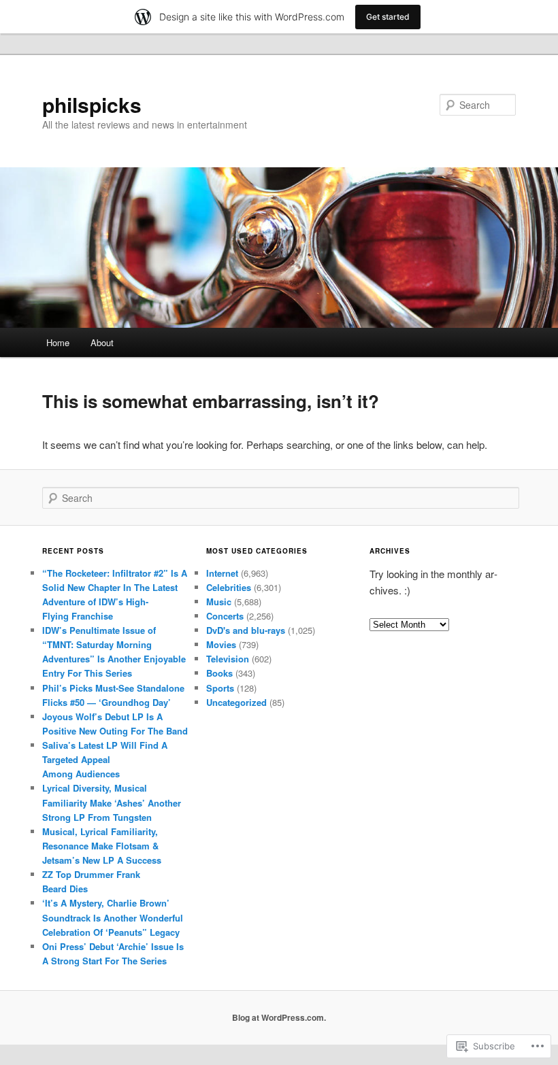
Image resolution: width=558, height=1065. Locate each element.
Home (57, 342)
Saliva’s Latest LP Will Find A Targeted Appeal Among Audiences (104, 759)
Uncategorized (236, 702)
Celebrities (228, 587)
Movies (221, 644)
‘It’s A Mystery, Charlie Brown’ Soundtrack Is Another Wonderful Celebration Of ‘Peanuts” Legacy (112, 917)
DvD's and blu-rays (245, 630)
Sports (220, 687)
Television (227, 658)
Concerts (225, 615)
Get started (388, 17)
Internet (222, 573)
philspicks (92, 104)
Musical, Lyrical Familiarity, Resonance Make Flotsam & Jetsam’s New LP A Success (101, 845)
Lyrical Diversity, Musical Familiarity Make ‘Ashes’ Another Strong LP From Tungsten (111, 802)
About (102, 342)
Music (218, 601)
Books (219, 672)
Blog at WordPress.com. (279, 1017)
